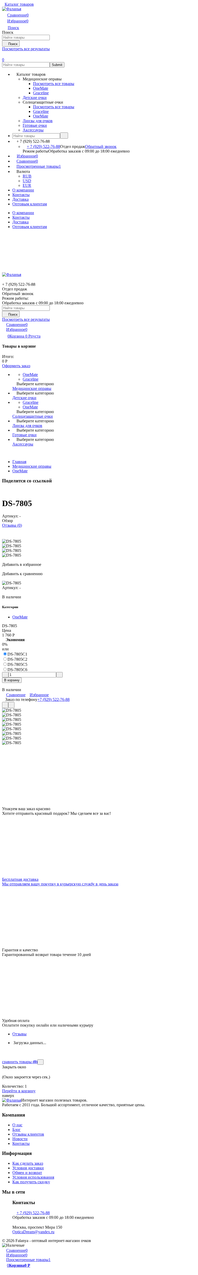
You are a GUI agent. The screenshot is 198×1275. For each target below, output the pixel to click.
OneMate (20, 471)
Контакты (21, 194)
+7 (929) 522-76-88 (53, 699)
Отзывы (19, 1034)
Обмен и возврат (27, 1172)
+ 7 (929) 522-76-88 (43, 146)
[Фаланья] (11, 1100)
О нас (17, 1125)
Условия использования (33, 1177)
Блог (16, 1129)
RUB (27, 176)
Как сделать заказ (27, 1163)
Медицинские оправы (31, 466)
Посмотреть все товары (53, 83)
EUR (27, 185)
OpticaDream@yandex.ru (33, 1232)
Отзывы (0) (12, 525)
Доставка (20, 199)
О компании (23, 190)
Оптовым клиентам (29, 204)
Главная (19, 461)
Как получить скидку (31, 1182)
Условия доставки (28, 1168)
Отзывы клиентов (28, 1134)
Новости (20, 1139)
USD (27, 181)
